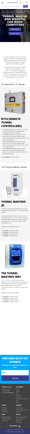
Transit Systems (19, 408)
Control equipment (6, 280)
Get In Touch (15, 33)
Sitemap (18, 402)
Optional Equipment (6, 419)
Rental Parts (4, 408)
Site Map (9, 429)
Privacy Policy (21, 429)
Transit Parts (5, 411)
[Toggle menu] (2, 3)
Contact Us (18, 397)
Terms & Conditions (14, 429)
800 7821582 (21, 3)
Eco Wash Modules (6, 417)
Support (18, 389)
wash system (15, 217)
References (18, 395)
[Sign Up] (23, 3)
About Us (18, 391)
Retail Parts (4, 409)
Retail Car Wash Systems (21, 417)
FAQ (17, 393)
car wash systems (18, 77)
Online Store (15, 29)
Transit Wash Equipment (21, 409)
